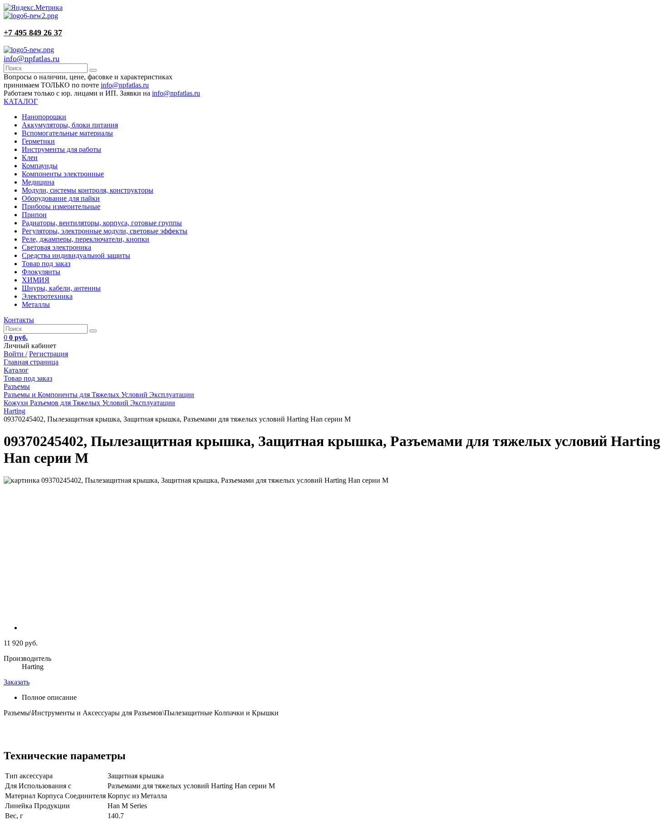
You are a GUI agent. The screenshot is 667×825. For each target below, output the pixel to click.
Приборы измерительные (61, 206)
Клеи (30, 157)
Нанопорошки (44, 117)
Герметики (38, 141)
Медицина (38, 182)
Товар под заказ (46, 263)
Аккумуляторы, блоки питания (70, 125)
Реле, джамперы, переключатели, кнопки (85, 239)
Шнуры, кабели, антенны (61, 288)
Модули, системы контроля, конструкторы (87, 190)
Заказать (16, 682)
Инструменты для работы (61, 149)
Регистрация (48, 354)
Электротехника (47, 296)
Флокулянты (41, 272)
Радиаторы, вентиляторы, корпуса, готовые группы (102, 223)
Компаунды (40, 166)
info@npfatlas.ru (31, 58)
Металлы (36, 304)
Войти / (15, 354)
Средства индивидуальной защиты (76, 255)
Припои (34, 214)
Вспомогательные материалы (67, 133)
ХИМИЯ (35, 280)
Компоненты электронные (63, 174)
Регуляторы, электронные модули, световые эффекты (104, 231)
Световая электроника (56, 247)
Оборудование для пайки (61, 198)
